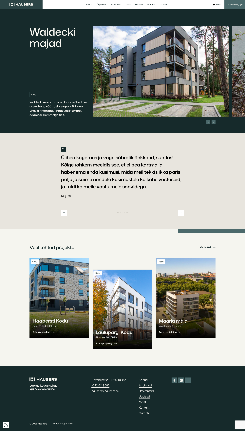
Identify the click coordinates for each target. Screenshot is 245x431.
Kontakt (163, 4)
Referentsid (115, 4)
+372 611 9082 (100, 385)
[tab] (118, 213)
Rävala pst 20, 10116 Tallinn (108, 380)
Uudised (139, 4)
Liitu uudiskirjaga (235, 4)
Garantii (151, 4)
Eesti (218, 4)
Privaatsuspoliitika (63, 423)
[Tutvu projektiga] (59, 298)
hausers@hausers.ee (105, 391)
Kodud (89, 4)
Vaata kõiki (206, 247)
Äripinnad (101, 4)
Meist (128, 4)
